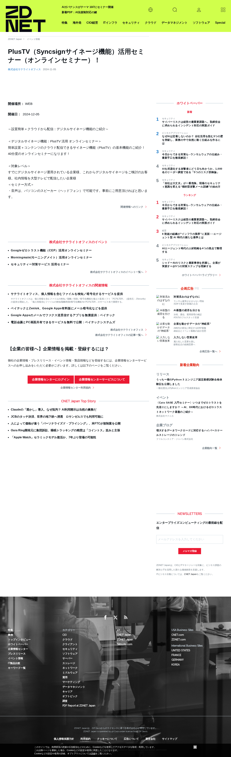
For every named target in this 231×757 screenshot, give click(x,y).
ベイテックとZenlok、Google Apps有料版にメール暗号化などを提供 (59, 308)
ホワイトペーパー (18, 644)
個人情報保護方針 (64, 738)
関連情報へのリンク (132, 206)
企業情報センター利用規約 (75, 387)
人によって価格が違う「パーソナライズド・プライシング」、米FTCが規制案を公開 (66, 423)
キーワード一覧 (17, 667)
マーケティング (71, 681)
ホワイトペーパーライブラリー (199, 275)
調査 (64, 700)
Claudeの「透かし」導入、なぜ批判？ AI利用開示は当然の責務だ (53, 409)
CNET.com (177, 634)
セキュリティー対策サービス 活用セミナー (40, 264)
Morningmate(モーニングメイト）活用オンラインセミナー (51, 257)
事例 (10, 634)
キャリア (67, 691)
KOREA (175, 664)
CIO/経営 (92, 22)
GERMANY (177, 659)
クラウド (150, 22)
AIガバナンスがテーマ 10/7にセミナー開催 (88, 6)
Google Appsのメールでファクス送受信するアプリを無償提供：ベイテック (63, 315)
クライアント (70, 644)
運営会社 (150, 738)
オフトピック (70, 696)
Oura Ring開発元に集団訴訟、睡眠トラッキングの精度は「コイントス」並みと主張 (65, 430)
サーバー (67, 658)
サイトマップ (169, 738)
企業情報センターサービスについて (102, 379)
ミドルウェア (70, 672)
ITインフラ (110, 22)
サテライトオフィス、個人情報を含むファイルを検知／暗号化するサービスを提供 (67, 293)
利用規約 (85, 738)
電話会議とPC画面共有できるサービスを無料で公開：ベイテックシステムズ (63, 322)
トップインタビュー (19, 639)
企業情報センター (18, 648)
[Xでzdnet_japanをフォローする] (115, 617)
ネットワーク (70, 667)
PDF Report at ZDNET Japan (78, 705)
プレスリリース (17, 653)
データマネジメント (175, 22)
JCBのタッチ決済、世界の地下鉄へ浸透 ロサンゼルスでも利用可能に (57, 416)
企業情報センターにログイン (50, 379)
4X (118, 630)
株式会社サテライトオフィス (24, 69)
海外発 (77, 22)
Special (220, 22)
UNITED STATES (180, 650)
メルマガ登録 (190, 551)
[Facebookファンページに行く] (105, 617)
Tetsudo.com (124, 644)
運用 (64, 677)
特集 (64, 22)
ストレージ (68, 663)
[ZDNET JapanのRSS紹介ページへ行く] (125, 617)
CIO (64, 634)
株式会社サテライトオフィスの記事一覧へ (119, 334)
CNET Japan (190, 574)
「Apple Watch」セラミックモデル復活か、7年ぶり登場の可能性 (53, 437)
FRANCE (176, 655)
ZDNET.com (178, 639)
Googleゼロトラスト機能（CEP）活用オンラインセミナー (51, 250)
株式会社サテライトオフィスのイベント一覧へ (116, 271)
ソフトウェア (201, 22)
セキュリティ (131, 22)
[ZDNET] (31, 16)
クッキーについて (107, 738)
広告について (131, 738)
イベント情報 (33, 39)
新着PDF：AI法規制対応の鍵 (79, 12)
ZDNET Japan (15, 39)
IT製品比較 (14, 663)
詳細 (93, 753)
